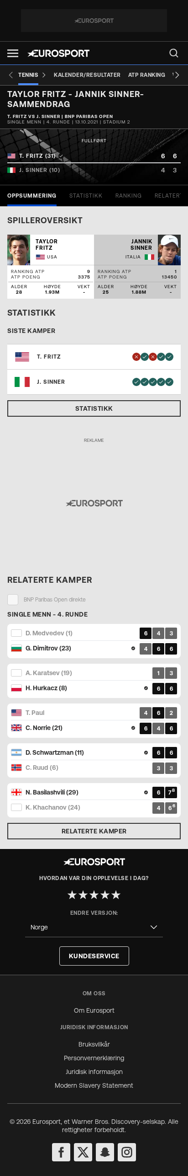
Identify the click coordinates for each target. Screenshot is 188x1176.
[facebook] (61, 1152)
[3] (94, 894)
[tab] (32, 195)
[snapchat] (105, 1152)
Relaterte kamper (94, 831)
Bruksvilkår (94, 1044)
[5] (115, 894)
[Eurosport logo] (58, 53)
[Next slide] (177, 75)
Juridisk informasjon (94, 1071)
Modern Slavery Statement (94, 1085)
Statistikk (94, 408)
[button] (12, 53)
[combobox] (94, 927)
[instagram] (127, 1152)
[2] (83, 894)
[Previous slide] (11, 75)
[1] (72, 894)
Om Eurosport (94, 1010)
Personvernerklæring (94, 1058)
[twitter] (83, 1152)
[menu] (174, 53)
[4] (104, 894)
